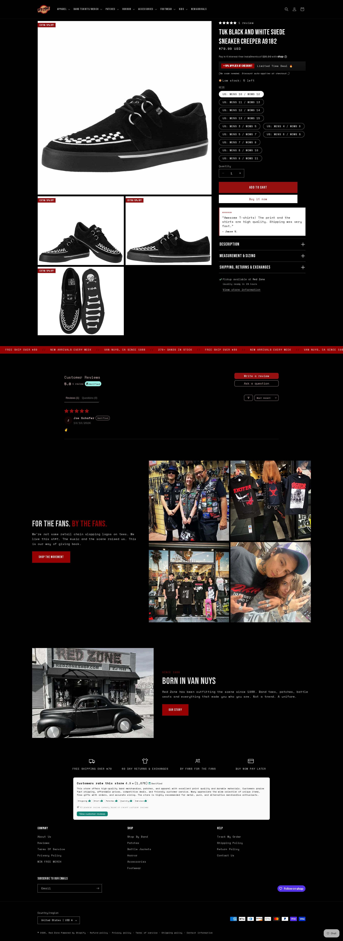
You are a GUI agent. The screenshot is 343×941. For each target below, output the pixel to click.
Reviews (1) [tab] (72, 397)
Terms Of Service (51, 849)
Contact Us (225, 855)
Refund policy (99, 932)
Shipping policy (172, 932)
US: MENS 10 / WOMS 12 (241, 94)
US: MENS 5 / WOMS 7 (240, 134)
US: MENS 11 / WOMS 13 (241, 102)
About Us (44, 836)
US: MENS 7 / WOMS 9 (240, 142)
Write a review (256, 376)
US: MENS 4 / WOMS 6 (284, 126)
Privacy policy (121, 932)
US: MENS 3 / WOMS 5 (240, 126)
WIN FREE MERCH (49, 861)
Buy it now (258, 199)
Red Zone (54, 932)
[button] (63, 9)
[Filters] (248, 398)
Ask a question (256, 383)
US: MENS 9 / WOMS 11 (240, 158)
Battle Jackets (139, 849)
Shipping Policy (230, 843)
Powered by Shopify (73, 932)
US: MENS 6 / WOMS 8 (284, 134)
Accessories (136, 861)
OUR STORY (175, 710)
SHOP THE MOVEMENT (51, 557)
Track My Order (229, 836)
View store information (241, 289)
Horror (132, 855)
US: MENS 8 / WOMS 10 (240, 150)
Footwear (134, 868)
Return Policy (228, 849)
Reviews (43, 843)
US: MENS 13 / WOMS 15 (241, 118)
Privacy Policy (49, 855)
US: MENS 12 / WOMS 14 (241, 110)
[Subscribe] (98, 888)
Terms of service (147, 932)
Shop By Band (137, 836)
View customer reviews (92, 813)
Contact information (200, 932)
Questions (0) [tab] (89, 397)
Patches (133, 843)
